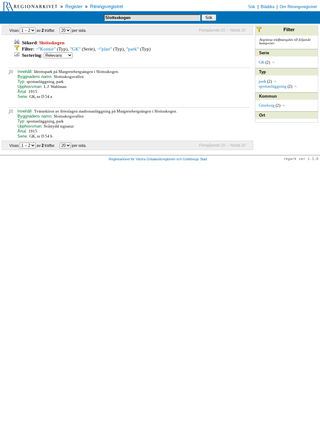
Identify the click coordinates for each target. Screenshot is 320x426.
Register (73, 6)
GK (261, 62)
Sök (251, 6)
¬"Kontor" (46, 48)
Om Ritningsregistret (298, 6)
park (262, 81)
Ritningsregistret (106, 6)
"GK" (75, 48)
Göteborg (267, 105)
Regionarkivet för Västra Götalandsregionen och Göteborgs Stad (158, 159)
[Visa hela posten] (10, 72)
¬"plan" (104, 48)
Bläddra (267, 6)
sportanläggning (273, 86)
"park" (132, 48)
